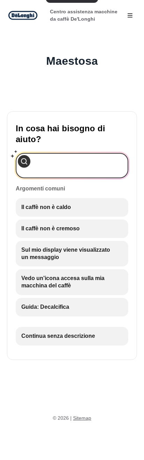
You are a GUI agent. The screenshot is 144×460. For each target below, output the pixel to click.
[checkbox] (72, 207)
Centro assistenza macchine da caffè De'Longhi (83, 15)
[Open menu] (130, 15)
